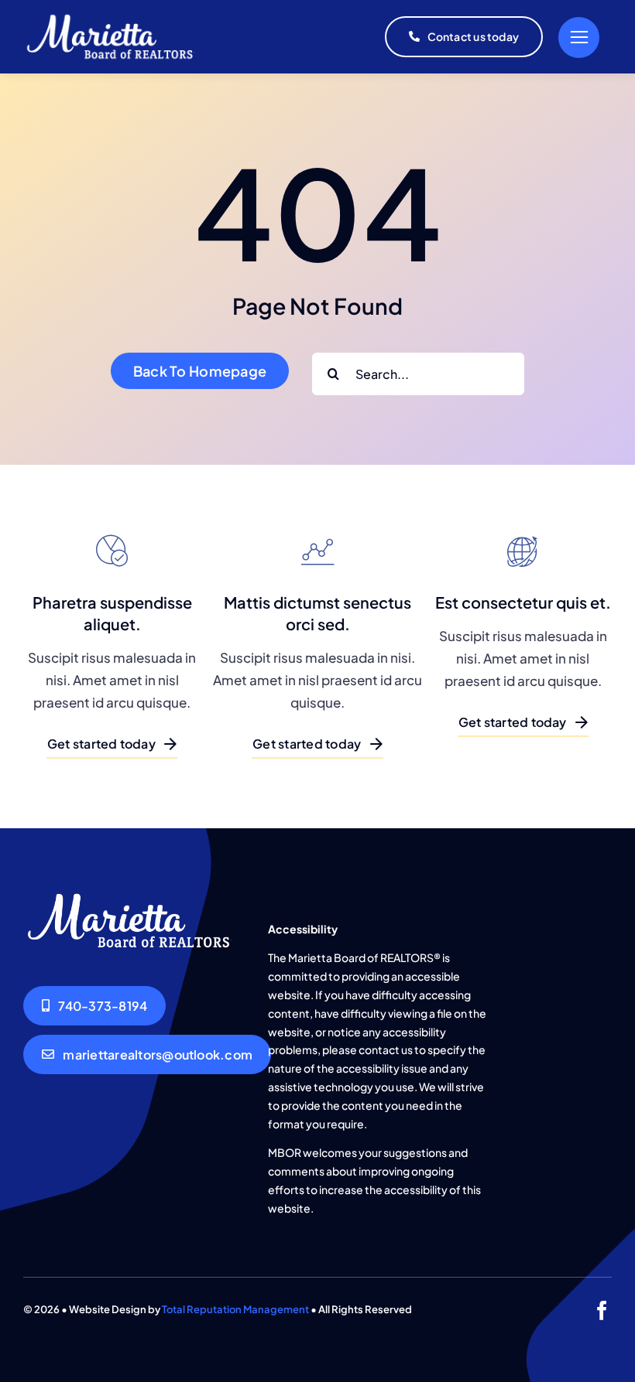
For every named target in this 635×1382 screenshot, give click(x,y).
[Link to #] (578, 37)
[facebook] (602, 1310)
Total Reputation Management (235, 1309)
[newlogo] (114, 17)
